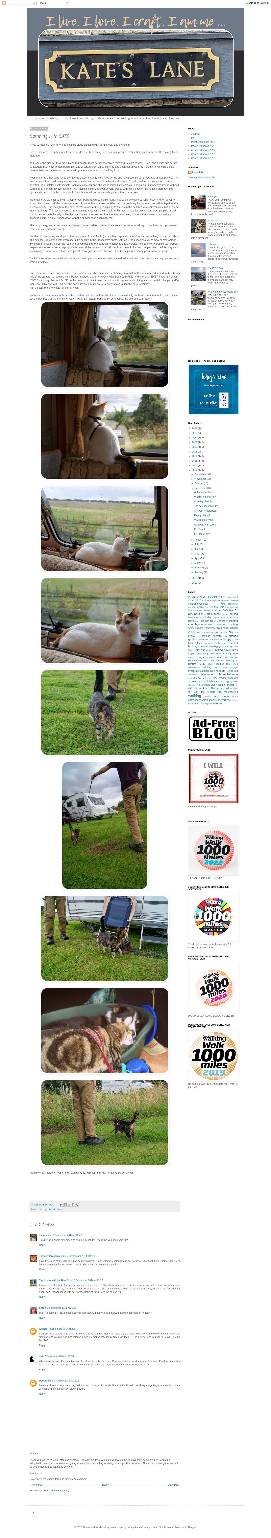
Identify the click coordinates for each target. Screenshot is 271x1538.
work (224, 699)
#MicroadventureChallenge (225, 600)
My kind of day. (202, 534)
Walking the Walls (203, 520)
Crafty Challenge (196, 628)
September (201, 488)
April (197, 558)
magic (201, 657)
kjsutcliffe (197, 172)
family (223, 632)
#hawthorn (205, 600)
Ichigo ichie (232, 646)
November (201, 478)
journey (209, 650)
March (198, 563)
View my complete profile (201, 177)
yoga (209, 703)
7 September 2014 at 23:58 (59, 1356)
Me (193, 137)
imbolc (191, 650)
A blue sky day (215, 268)
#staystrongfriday (229, 604)
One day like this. (203, 501)
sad (236, 671)
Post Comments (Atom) (56, 1490)
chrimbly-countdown (200, 624)
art (208, 613)
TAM (194, 688)
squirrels (234, 681)
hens (224, 643)
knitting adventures (226, 649)
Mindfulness (194, 660)
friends (233, 635)
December (201, 474)
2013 (195, 578)
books (230, 617)
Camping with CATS (205, 524)
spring (225, 681)
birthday (207, 617)
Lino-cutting (202, 653)
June (198, 549)
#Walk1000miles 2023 (203, 142)
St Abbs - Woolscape (205, 510)
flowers (217, 635)
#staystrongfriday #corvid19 (200, 607)
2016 (195, 460)
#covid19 (193, 600)
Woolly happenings (209, 700)
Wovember (232, 700)
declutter (234, 628)
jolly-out (200, 649)
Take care (213, 244)
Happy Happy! (202, 515)
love (235, 653)
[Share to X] (69, 1205)
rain (212, 670)
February (200, 567)
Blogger (192, 1527)
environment (203, 632)
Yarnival (203, 703)
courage (221, 624)
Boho (222, 617)
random (221, 670)
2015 (195, 465)
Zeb (220, 703)
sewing (223, 678)
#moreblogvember (198, 603)
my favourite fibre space (224, 661)
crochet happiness (217, 627)
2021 (195, 437)
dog (44, 1209)
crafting (233, 624)
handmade (216, 639)
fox (225, 636)
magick (211, 657)
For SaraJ (199, 529)
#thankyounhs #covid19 (200, 610)
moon (206, 661)
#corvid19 (233, 597)
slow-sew (193, 681)
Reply (42, 1245)
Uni (189, 692)
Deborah (44, 1380)
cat (40, 1209)
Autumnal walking (203, 492)
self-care (207, 678)
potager (234, 667)
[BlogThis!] (65, 1205)
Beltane (197, 617)
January (199, 572)
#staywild (219, 607)
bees (190, 617)
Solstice (210, 681)
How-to (210, 646)
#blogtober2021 (216, 597)
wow (190, 703)
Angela (43, 1329)
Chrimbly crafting (227, 620)
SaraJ (42, 1307)
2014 (195, 470)
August (199, 539)
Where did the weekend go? (223, 291)
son (218, 681)
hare (235, 639)
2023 (195, 428)
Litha (212, 654)
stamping (192, 685)
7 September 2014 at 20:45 (67, 1235)
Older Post (173, 1484)
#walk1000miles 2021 (203, 150)
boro (236, 617)
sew (215, 678)
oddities (219, 664)
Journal (195, 134)
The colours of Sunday (206, 506)
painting (207, 667)
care (197, 621)
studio (207, 684)
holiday (59, 1209)
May (197, 553)
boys (191, 620)
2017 (195, 456)
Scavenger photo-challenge (219, 674)
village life (215, 691)
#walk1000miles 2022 (203, 146)
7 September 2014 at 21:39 (61, 1307)
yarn (196, 703)
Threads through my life (52, 1256)
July (197, 544)
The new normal (220, 688)
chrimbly (210, 620)
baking (234, 613)
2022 (195, 433)
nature (192, 663)
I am (224, 646)
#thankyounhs (231, 607)
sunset (230, 685)
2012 (195, 582)
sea (198, 677)
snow (202, 681)
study (214, 684)
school (191, 678)
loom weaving (223, 653)
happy (227, 639)
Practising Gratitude (198, 671)
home (201, 646)
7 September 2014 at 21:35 (88, 1280)
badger (225, 614)
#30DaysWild (196, 596)
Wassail (207, 696)
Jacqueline (45, 1235)
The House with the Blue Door (55, 1280)
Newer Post (37, 1484)
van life (199, 691)
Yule (215, 703)
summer (222, 684)
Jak (41, 1356)
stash (200, 685)
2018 (195, 451)
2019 (195, 447)
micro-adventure (227, 657)
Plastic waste (221, 667)
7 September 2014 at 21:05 (81, 1256)
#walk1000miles (224, 610)
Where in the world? (205, 497)
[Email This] (62, 1205)
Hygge (217, 646)
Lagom (191, 654)
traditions (234, 688)
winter (225, 696)
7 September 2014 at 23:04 (63, 1329)
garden (192, 639)
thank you (213, 196)
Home (105, 1484)
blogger (215, 617)
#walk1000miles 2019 (203, 158)
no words (212, 220)
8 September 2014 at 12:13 (64, 1380)
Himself (51, 1209)
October (199, 483)
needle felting (206, 664)
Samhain (192, 674)
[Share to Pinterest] (77, 1205)
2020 (195, 442)
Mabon (191, 657)
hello (217, 643)
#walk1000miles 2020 (203, 154)
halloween (203, 640)
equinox (214, 632)
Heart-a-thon (195, 643)
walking (194, 696)
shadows (233, 678)
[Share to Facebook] (73, 1205)
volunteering (231, 692)
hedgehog (208, 643)
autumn (216, 613)
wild (216, 696)
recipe (230, 671)
